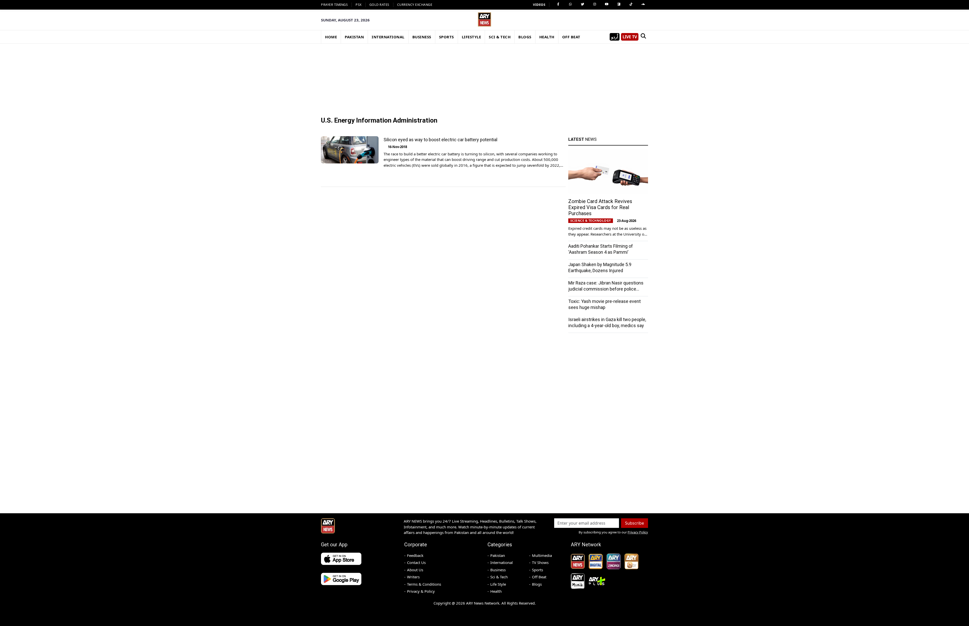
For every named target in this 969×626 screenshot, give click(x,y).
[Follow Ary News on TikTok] (631, 4)
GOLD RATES (379, 5)
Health (496, 591)
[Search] (643, 37)
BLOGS (524, 36)
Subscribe (634, 523)
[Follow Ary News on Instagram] (594, 4)
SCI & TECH (499, 36)
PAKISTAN (354, 36)
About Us (415, 569)
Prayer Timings (334, 5)
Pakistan (497, 555)
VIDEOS (539, 5)
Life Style (498, 584)
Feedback (415, 555)
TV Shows (540, 562)
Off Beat (539, 576)
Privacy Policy (638, 532)
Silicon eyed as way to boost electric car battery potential (440, 139)
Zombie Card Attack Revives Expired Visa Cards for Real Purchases (600, 207)
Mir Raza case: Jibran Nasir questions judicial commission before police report (605, 289)
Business (498, 569)
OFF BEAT (571, 36)
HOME (331, 36)
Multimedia (542, 555)
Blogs (537, 584)
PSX (359, 5)
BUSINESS (421, 36)
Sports (537, 569)
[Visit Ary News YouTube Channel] (607, 4)
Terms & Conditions (424, 584)
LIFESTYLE (471, 36)
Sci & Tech (499, 576)
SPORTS (446, 36)
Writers (413, 576)
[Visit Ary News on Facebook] (558, 4)
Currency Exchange (415, 5)
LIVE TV (630, 37)
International (501, 562)
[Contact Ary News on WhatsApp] (570, 4)
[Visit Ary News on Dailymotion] (619, 4)
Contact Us (416, 562)
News (582, 139)
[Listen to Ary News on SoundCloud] (643, 4)
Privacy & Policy (421, 591)
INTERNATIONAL (388, 36)
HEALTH (546, 36)
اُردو (614, 37)
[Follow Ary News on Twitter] (582, 4)
